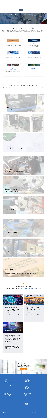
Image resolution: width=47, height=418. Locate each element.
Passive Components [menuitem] (7, 394)
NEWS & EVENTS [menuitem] (27, 393)
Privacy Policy (4, 4)
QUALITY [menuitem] (5, 397)
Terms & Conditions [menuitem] (7, 399)
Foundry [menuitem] (26, 388)
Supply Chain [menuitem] (27, 387)
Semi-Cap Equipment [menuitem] (7, 382)
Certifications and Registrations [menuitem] (9, 398)
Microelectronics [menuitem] (28, 380)
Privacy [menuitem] (4, 412)
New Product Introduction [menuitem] (29, 385)
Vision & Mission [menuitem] (27, 399)
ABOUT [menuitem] (25, 398)
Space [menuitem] (5, 380)
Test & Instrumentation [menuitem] (8, 383)
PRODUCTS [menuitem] (5, 393)
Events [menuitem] (26, 396)
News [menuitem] (26, 395)
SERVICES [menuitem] (26, 378)
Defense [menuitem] (5, 379)
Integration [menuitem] (27, 386)
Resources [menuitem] (26, 404)
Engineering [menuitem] (27, 381)
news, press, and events (27, 289)
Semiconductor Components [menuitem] (9, 395)
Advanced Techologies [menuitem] (8, 385)
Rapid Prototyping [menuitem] (28, 383)
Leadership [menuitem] (27, 401)
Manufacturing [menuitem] (27, 379)
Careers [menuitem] (26, 402)
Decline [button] (26, 9)
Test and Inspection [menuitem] (28, 382)
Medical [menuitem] (5, 381)
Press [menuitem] (26, 394)
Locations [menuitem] (26, 403)
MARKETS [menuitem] (5, 378)
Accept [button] (21, 9)
